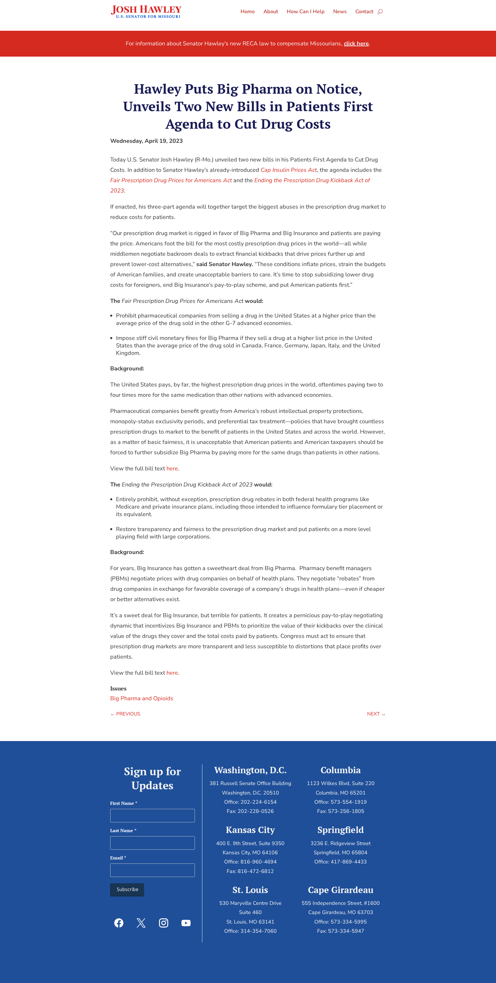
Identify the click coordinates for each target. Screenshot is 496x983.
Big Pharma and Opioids (141, 698)
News (340, 11)
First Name (123, 803)
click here (356, 43)
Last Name (123, 830)
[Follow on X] (141, 923)
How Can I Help (306, 11)
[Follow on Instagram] (163, 923)
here (172, 468)
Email (118, 858)
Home (248, 11)
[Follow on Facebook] (118, 923)
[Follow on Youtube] (186, 923)
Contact (364, 11)
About (271, 11)
